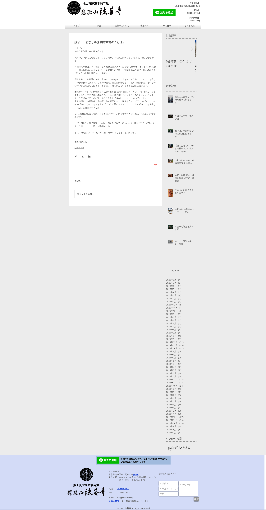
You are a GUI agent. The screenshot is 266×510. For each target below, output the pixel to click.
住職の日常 (79, 147)
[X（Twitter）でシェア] (82, 156)
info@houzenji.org (125, 497)
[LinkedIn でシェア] (89, 156)
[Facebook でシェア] (76, 156)
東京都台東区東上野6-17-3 (187, 6)
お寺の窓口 (114, 501)
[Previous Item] (170, 49)
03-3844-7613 (193, 13)
